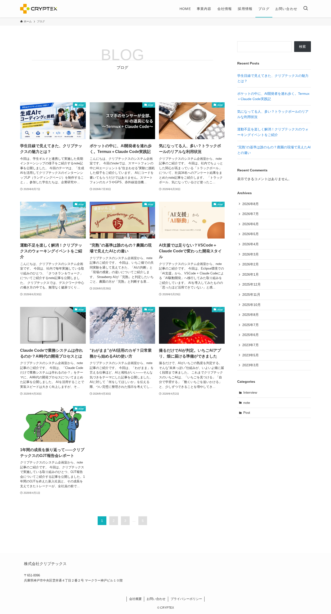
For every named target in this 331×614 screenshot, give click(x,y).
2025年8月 (250, 315)
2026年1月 (250, 274)
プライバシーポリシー (186, 599)
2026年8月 (250, 204)
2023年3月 (250, 365)
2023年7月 (250, 345)
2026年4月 (250, 244)
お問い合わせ (156, 599)
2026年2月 (250, 264)
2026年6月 (250, 224)
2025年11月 (251, 294)
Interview (250, 392)
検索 (302, 46)
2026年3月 (250, 254)
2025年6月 (250, 335)
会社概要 (135, 599)
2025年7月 (250, 325)
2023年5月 (250, 355)
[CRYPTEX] (38, 9)
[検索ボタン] (305, 8)
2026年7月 (250, 214)
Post (246, 413)
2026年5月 (250, 234)
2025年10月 (251, 305)
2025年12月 (251, 284)
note (246, 403)
